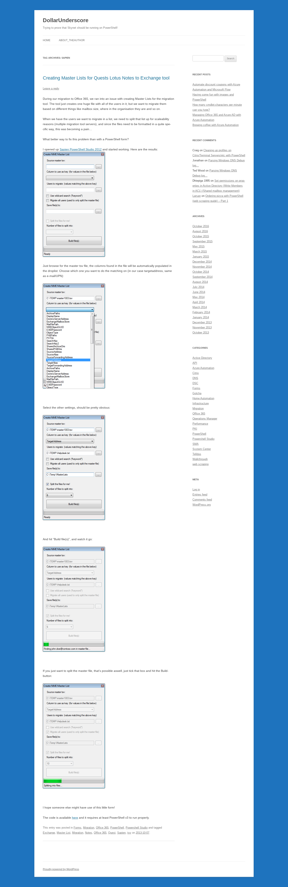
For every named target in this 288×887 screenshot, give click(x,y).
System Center (201, 449)
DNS (195, 378)
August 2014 (200, 282)
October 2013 (200, 332)
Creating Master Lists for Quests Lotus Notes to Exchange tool (106, 78)
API (194, 363)
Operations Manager (204, 418)
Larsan (196, 195)
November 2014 (202, 266)
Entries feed (199, 494)
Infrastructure (200, 403)
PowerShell (117, 827)
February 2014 (201, 312)
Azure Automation (203, 368)
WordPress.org (201, 504)
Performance (200, 423)
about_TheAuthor (72, 40)
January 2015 (200, 256)
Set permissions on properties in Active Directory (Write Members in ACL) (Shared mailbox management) (218, 185)
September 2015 (202, 241)
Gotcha (196, 393)
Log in (196, 489)
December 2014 (202, 261)
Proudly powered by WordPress (61, 869)
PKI (194, 428)
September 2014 (202, 276)
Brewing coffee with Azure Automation (215, 125)
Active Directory (202, 357)
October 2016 (200, 226)
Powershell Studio (137, 827)
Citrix (195, 373)
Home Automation (203, 398)
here (75, 817)
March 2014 (199, 307)
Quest (112, 832)
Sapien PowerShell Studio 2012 (81, 149)
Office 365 (102, 827)
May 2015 (198, 246)
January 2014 (200, 317)
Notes (88, 832)
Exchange (49, 832)
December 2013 (202, 322)
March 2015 (199, 251)
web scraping (200, 464)
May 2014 (198, 297)
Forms (77, 827)
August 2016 (200, 231)
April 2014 (198, 302)
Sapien (121, 832)
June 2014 (198, 292)
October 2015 (200, 236)
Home (46, 40)
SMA (195, 444)
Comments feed (202, 499)
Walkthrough (200, 459)
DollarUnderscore (65, 20)
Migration (88, 827)
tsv (129, 832)
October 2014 (200, 271)
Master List (63, 832)
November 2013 (202, 327)
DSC (195, 383)
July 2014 (198, 287)
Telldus (196, 454)
